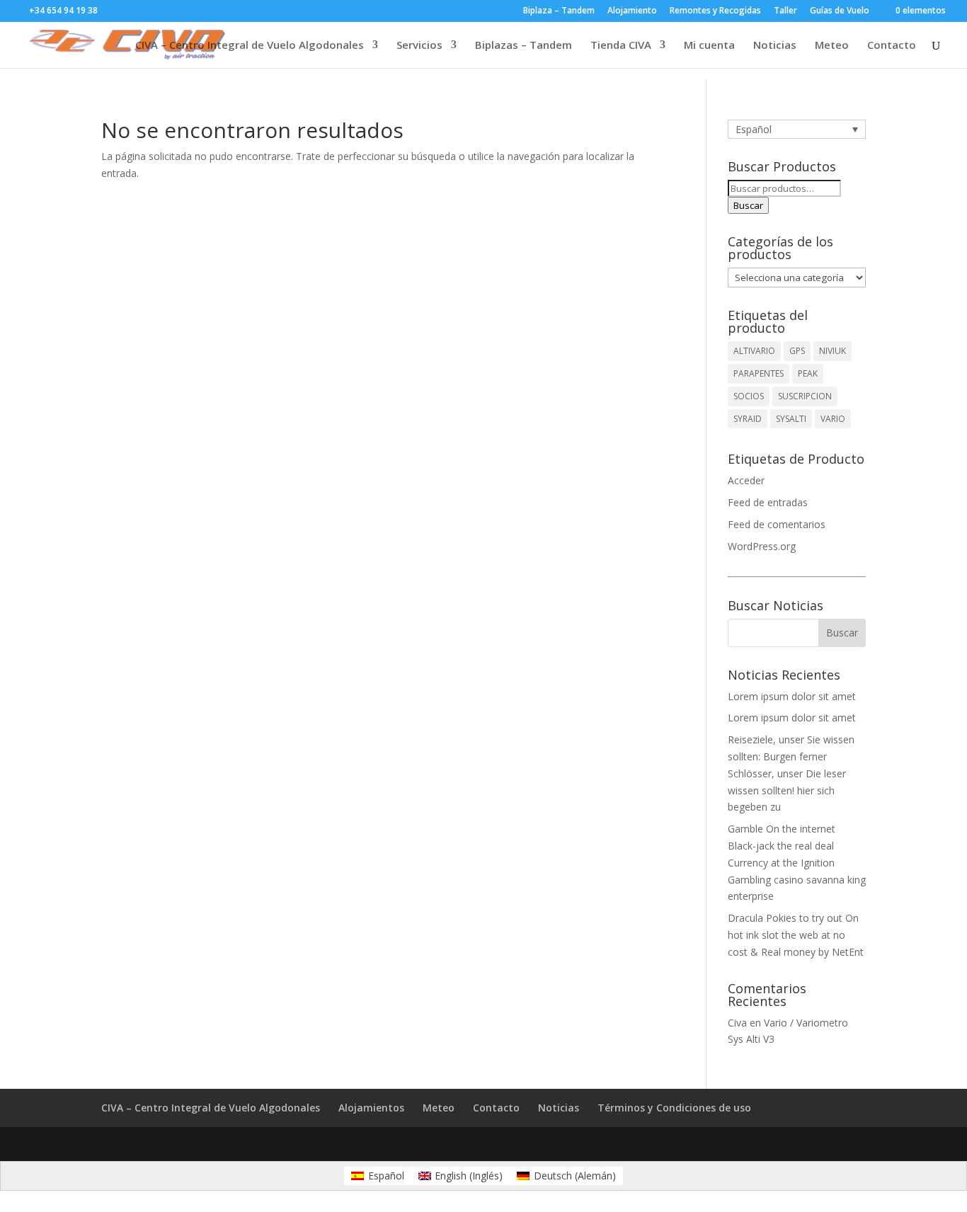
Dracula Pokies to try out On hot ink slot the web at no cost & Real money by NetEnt (796, 935)
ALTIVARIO (754, 351)
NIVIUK (832, 351)
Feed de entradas (768, 502)
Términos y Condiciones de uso (674, 1107)
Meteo (832, 46)
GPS (797, 351)
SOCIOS (748, 396)
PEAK (808, 373)
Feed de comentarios (776, 524)
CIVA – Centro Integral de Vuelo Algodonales (249, 46)
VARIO (832, 419)
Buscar (748, 205)
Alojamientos (371, 1107)
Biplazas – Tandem (523, 46)
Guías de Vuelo (839, 11)
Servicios (419, 46)
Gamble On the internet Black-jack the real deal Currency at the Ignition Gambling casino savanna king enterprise (797, 862)
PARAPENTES (758, 373)
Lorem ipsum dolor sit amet (792, 696)
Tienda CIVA (620, 46)
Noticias (774, 46)
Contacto (891, 46)
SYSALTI (791, 419)
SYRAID (747, 419)
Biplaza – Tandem (559, 11)
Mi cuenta (709, 46)
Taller (785, 11)
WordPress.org (762, 546)
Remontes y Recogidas (715, 11)
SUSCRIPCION (805, 396)
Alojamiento (632, 11)
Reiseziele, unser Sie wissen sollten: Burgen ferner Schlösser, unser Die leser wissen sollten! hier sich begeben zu (791, 773)
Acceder (746, 480)
